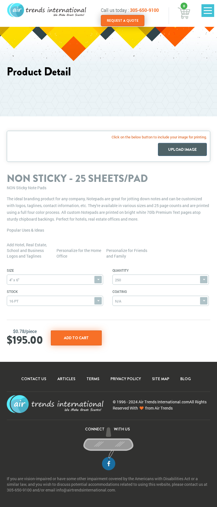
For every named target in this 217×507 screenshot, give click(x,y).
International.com (173, 401)
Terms (92, 379)
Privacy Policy (125, 379)
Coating (119, 291)
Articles (66, 379)
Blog (185, 379)
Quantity (120, 270)
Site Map (160, 379)
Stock (12, 291)
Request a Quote (122, 20)
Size (10, 270)
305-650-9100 (144, 10)
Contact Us (33, 379)
